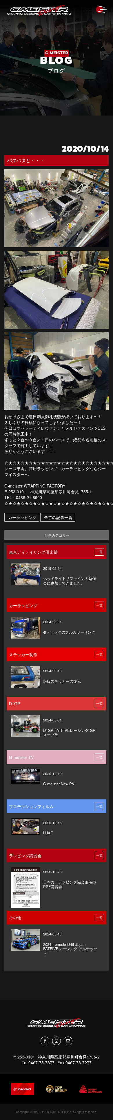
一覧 (99, 551)
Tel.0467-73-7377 (38, 1062)
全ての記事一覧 (57, 517)
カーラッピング (22, 517)
